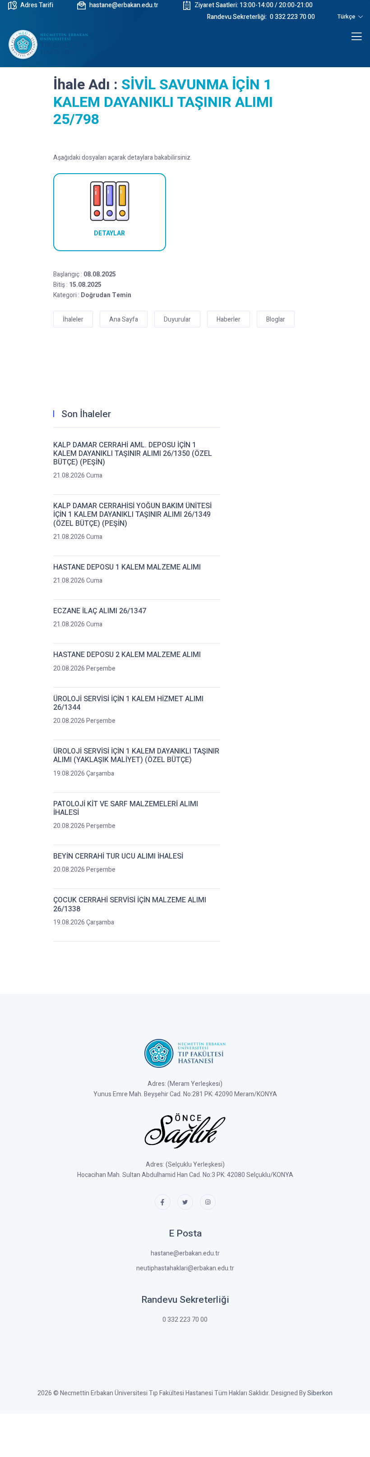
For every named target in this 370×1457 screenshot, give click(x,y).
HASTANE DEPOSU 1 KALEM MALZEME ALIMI (127, 567)
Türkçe (347, 16)
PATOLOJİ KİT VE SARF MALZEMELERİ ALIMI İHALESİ (125, 808)
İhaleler (73, 319)
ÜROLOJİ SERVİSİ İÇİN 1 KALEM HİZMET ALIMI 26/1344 (128, 703)
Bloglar (275, 319)
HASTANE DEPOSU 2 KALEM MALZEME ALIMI (127, 655)
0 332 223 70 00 (261, 17)
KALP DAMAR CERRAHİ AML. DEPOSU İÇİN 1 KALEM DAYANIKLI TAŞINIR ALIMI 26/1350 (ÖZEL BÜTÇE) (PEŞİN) (132, 454)
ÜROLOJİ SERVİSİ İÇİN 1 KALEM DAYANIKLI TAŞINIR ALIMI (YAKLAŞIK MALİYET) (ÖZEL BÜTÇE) (136, 755)
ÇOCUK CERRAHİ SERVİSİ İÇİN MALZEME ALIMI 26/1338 (129, 904)
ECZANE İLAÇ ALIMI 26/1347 (99, 611)
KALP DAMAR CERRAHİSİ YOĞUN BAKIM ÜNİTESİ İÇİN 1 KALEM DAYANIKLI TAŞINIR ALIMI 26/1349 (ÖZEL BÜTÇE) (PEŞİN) (132, 515)
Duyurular (177, 319)
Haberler (228, 319)
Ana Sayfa (123, 319)
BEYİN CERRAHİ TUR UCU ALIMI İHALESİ (118, 856)
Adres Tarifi (36, 5)
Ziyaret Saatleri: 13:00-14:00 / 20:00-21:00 (253, 5)
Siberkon (320, 1393)
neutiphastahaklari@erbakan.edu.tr (185, 1268)
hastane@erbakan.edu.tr (123, 5)
